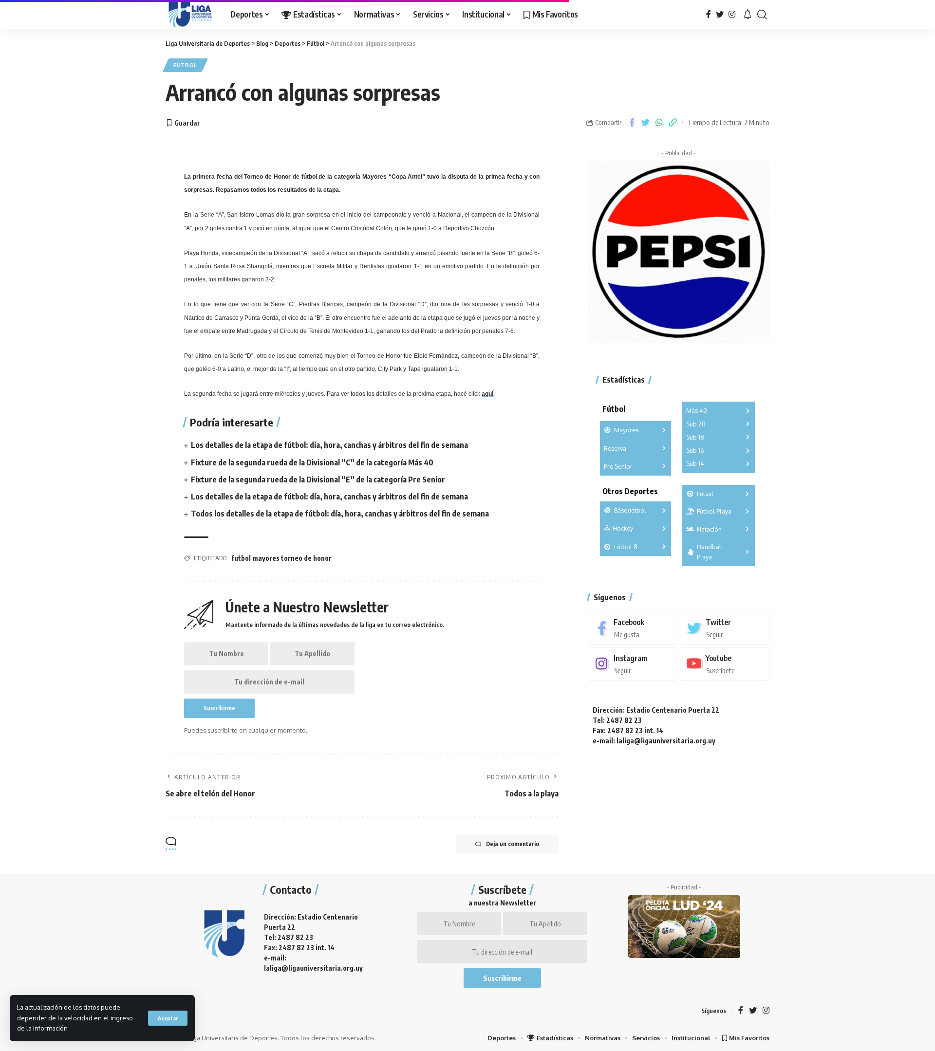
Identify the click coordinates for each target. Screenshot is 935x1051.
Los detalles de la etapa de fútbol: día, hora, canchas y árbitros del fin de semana (329, 445)
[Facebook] (708, 14)
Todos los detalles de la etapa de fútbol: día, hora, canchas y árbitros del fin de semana (340, 513)
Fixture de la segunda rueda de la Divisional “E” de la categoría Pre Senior (318, 479)
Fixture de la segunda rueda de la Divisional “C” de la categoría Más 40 (312, 462)
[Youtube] (724, 664)
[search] (762, 14)
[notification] (747, 14)
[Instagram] (732, 14)
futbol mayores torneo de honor (281, 558)
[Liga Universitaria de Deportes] (190, 14)
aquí (487, 393)
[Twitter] (719, 14)
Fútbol (185, 65)
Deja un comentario (512, 844)
